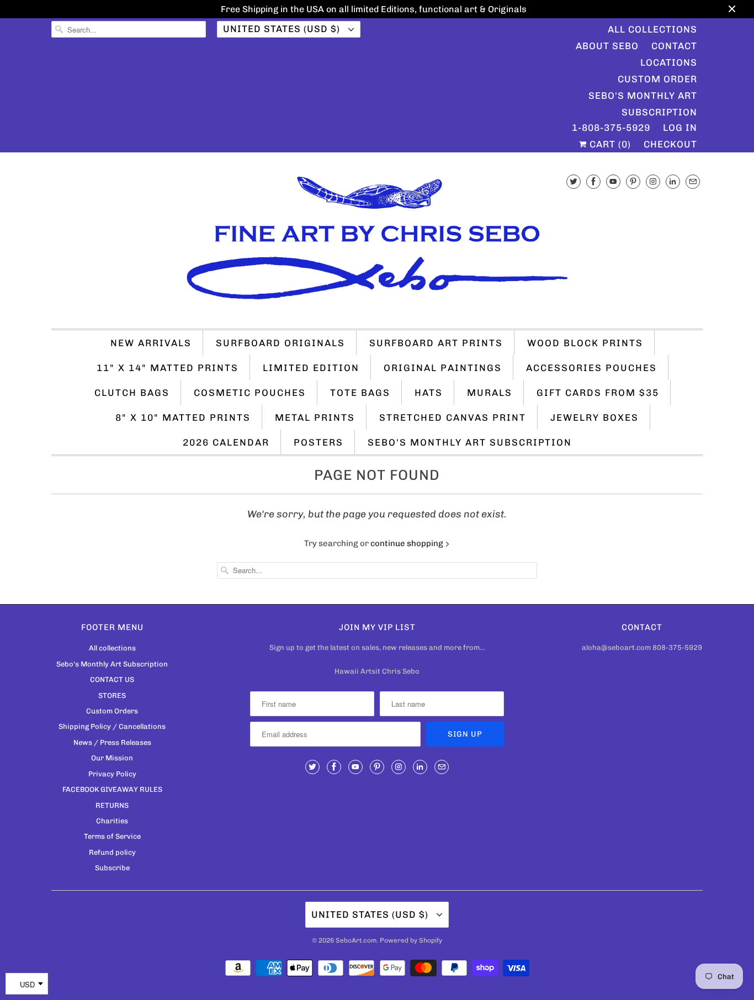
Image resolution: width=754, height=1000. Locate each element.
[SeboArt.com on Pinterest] (633, 181)
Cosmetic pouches (250, 392)
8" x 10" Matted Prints (183, 417)
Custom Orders (112, 711)
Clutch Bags (131, 392)
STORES (112, 695)
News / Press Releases (112, 742)
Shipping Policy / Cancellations (112, 726)
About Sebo (607, 45)
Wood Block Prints (585, 342)
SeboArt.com (356, 940)
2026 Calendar (226, 442)
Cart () (609, 144)
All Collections (652, 29)
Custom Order (657, 78)
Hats (429, 392)
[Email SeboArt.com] (693, 181)
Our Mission (112, 758)
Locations (668, 62)
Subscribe (112, 868)
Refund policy (112, 852)
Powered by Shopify (411, 940)
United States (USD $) (283, 28)
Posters (318, 442)
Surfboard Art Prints (436, 342)
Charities (112, 821)
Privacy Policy (112, 774)
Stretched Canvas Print (452, 417)
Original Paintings (443, 367)
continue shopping (407, 543)
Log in (680, 127)
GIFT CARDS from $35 (598, 392)
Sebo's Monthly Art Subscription (642, 97)
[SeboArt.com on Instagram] (653, 181)
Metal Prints (315, 417)
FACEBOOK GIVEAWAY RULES (112, 789)
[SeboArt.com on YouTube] (613, 181)
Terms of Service (112, 836)
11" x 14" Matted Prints (167, 367)
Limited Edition (311, 367)
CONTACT (674, 45)
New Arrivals (151, 342)
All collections (112, 648)
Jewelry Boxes (594, 417)
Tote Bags (360, 392)
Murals (489, 392)
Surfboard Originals (280, 342)
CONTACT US (112, 679)
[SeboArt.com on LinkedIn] (673, 181)
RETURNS (112, 805)
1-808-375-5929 (611, 127)
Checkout (670, 144)
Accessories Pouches (591, 367)
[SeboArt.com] (377, 243)
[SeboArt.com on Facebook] (593, 181)
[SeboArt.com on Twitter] (573, 181)
